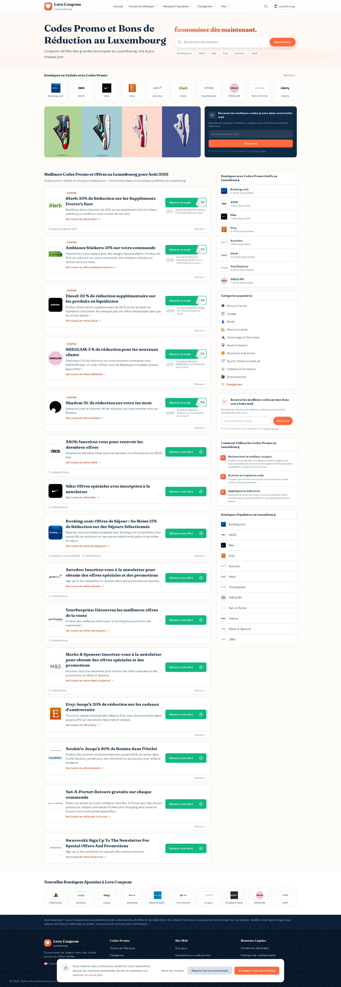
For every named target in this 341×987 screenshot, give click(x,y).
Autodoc (240, 53)
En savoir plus (94, 975)
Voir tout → (290, 75)
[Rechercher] (266, 6)
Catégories (205, 6)
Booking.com (184, 53)
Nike (214, 53)
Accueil (118, 6)
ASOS (202, 53)
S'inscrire (250, 143)
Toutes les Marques (141, 6)
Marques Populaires (176, 6)
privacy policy (258, 151)
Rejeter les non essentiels (210, 970)
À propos (181, 948)
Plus (223, 6)
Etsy (225, 53)
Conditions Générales (255, 948)
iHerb (255, 53)
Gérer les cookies (172, 970)
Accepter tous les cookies (256, 970)
